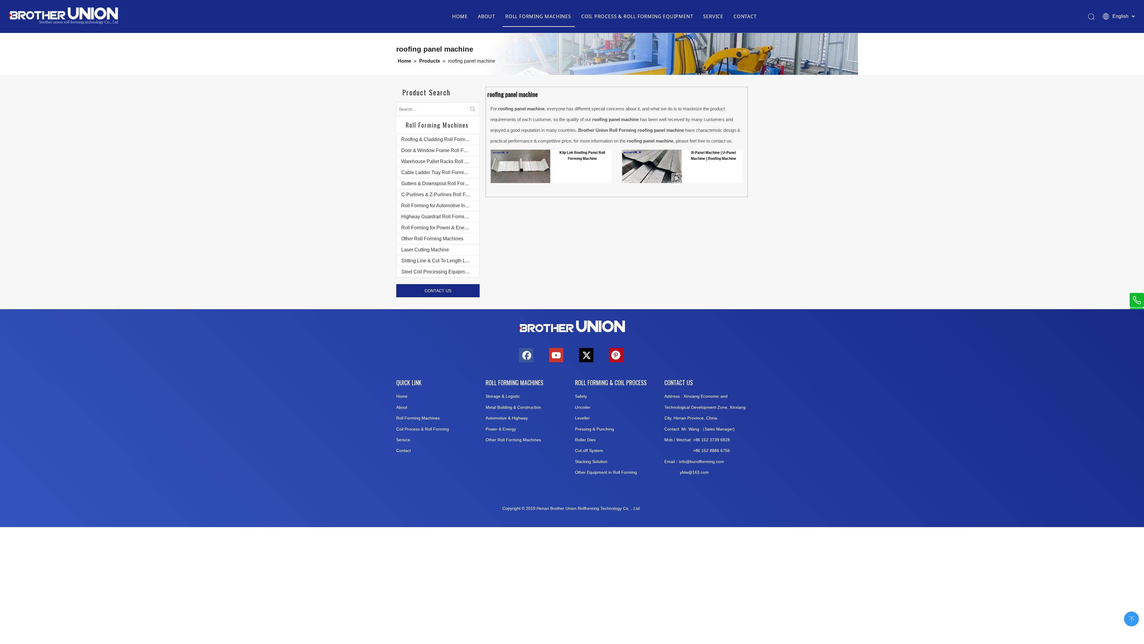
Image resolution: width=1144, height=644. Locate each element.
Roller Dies (585, 439)
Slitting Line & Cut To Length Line (436, 260)
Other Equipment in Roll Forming (606, 472)
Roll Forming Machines (418, 418)
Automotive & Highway (507, 418)
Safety (581, 396)
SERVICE (713, 16)
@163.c (695, 472)
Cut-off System (589, 450)
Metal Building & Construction (513, 407)
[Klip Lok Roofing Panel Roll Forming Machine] (520, 166)
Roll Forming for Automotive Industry (439, 205)
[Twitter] (586, 355)
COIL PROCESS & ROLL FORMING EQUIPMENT (637, 16)
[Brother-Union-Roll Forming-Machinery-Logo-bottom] (572, 326)
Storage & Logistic (503, 396)
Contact (403, 450)
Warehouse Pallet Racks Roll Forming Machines (440, 161)
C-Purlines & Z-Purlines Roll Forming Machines (440, 194)
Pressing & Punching (594, 429)
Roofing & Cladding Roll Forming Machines (440, 139)
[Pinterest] (616, 355)
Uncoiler (582, 407)
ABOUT (486, 16)
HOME (460, 16)
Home (402, 396)
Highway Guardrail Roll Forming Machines (440, 216)
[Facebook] (526, 355)
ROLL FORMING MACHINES (538, 16)
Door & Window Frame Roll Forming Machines (440, 150)
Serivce (403, 439)
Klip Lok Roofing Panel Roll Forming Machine (582, 156)
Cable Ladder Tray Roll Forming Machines (440, 172)
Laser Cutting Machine (425, 249)
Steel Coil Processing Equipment (436, 271)
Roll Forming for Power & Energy (436, 227)
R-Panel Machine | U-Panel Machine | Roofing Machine (713, 156)
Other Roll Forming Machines (432, 238)
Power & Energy (501, 429)
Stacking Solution (591, 461)
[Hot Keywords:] (472, 109)
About (401, 407)
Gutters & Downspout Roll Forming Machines (440, 183)
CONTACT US (438, 290)
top (1131, 618)
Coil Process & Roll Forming (422, 429)
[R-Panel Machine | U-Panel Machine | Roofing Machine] (652, 166)
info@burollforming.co (699, 461)
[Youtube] (556, 355)
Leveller (582, 418)
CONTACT (745, 16)
